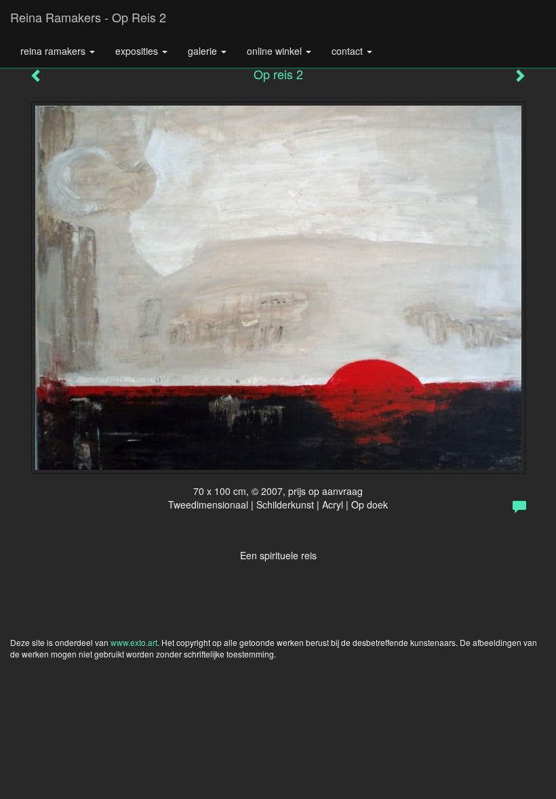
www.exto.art (134, 642)
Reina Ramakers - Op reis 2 (88, 17)
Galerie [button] (204, 51)
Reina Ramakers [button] (54, 51)
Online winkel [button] (275, 51)
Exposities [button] (138, 51)
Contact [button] (348, 51)
